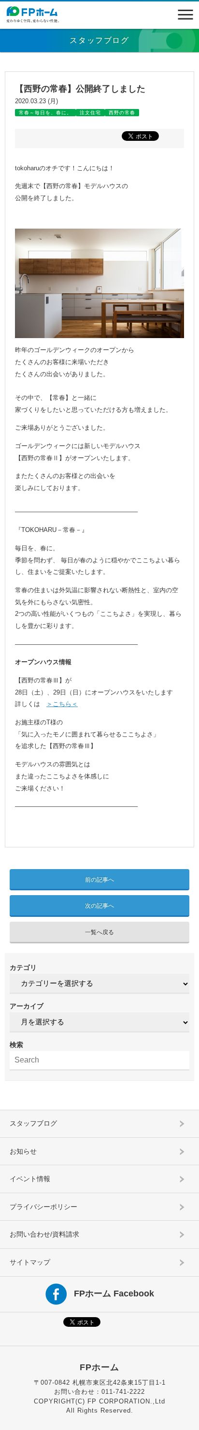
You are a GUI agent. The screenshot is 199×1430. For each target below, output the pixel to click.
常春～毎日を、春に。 (45, 112)
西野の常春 (122, 112)
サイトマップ (30, 1262)
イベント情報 (30, 1179)
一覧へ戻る (99, 932)
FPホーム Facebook (114, 1293)
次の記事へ (99, 905)
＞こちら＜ (62, 704)
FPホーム (99, 1367)
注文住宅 (90, 112)
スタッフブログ (33, 1123)
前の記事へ (99, 879)
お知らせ (23, 1151)
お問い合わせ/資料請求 (44, 1234)
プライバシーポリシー (43, 1207)
